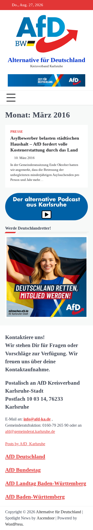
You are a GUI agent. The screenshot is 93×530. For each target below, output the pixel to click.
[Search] (83, 98)
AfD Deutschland (25, 456)
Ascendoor (46, 518)
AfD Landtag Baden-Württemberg (45, 483)
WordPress (14, 524)
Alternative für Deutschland (46, 59)
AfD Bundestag (23, 470)
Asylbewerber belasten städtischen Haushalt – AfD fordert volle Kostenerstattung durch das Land (44, 144)
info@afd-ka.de (37, 419)
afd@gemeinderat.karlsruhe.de (30, 431)
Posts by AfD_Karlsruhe (25, 444)
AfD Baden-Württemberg (35, 497)
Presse (16, 131)
